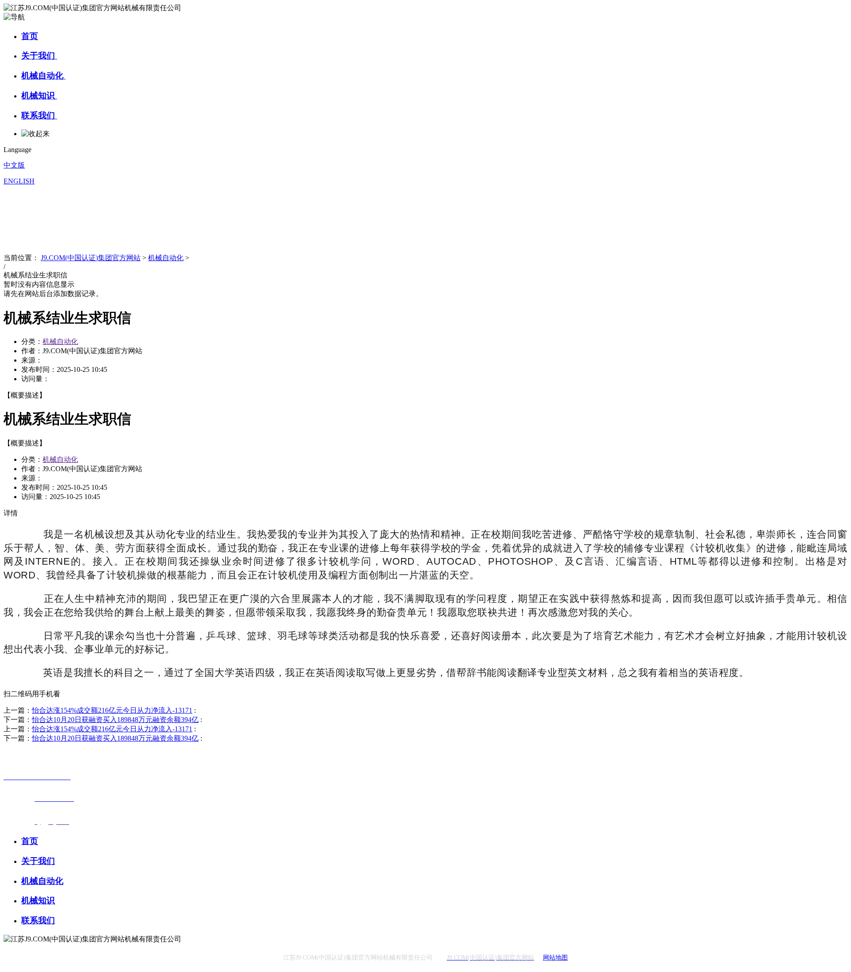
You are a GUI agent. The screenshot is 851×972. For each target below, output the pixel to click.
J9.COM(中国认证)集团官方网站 (91, 258)
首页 (29, 36)
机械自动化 (43, 75)
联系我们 (39, 115)
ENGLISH (19, 181)
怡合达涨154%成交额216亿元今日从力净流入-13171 (112, 710)
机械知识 (39, 95)
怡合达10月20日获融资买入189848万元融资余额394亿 (115, 719)
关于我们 (39, 55)
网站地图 (555, 957)
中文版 (14, 165)
